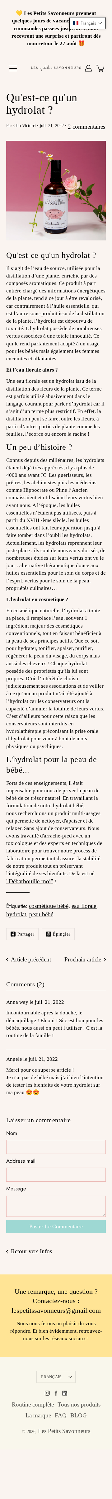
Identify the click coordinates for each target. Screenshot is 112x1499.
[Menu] (13, 68)
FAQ (61, 1415)
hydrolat (16, 914)
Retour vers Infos (31, 1251)
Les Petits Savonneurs (64, 1431)
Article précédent (31, 959)
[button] (87, 23)
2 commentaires (86, 126)
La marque (38, 1415)
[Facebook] (56, 1393)
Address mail (20, 1161)
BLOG (78, 1415)
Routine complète (33, 1404)
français (51, 1376)
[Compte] (88, 68)
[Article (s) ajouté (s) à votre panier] (101, 68)
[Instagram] (47, 1393)
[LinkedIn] (65, 1393)
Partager (26, 934)
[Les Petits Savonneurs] (56, 68)
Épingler (62, 934)
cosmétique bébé (48, 906)
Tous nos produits (79, 1404)
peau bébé (41, 914)
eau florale (84, 906)
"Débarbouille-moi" (29, 881)
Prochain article (82, 959)
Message (16, 1188)
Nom (11, 1133)
